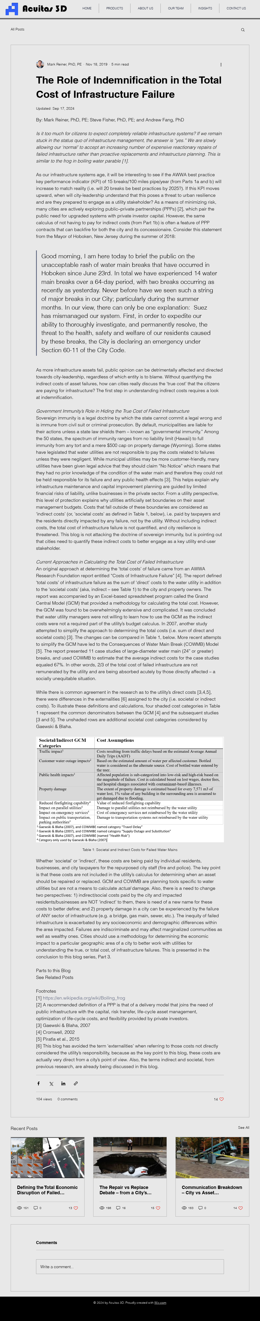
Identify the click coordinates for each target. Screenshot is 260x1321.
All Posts (17, 29)
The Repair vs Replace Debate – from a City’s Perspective (124, 1190)
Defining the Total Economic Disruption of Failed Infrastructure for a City (47, 1190)
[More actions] (221, 64)
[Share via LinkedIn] (63, 1083)
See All (243, 1127)
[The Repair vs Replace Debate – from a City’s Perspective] (130, 1157)
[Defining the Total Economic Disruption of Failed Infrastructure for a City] (47, 1157)
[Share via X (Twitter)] (50, 1083)
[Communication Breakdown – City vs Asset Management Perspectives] (212, 1157)
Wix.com (160, 1302)
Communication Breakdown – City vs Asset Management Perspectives (212, 1190)
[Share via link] (75, 1083)
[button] (242, 29)
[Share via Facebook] (38, 1083)
